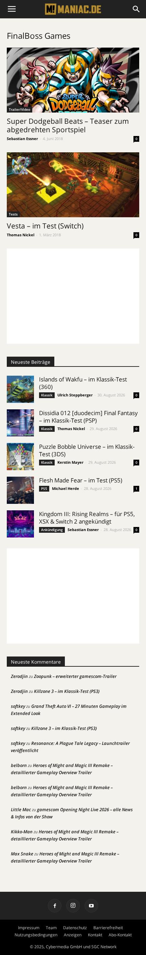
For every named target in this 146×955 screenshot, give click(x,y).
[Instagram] (73, 906)
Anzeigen (72, 935)
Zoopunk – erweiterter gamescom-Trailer (75, 676)
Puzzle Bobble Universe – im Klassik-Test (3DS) (86, 450)
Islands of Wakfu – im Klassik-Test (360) (83, 383)
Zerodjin (19, 676)
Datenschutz (75, 928)
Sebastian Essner (22, 138)
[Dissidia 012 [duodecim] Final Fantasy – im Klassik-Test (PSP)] (20, 423)
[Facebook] (54, 906)
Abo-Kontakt (120, 935)
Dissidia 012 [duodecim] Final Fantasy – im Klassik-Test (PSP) (88, 416)
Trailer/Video (19, 109)
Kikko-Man (22, 832)
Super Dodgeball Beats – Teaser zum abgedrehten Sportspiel (68, 125)
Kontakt (95, 935)
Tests (13, 214)
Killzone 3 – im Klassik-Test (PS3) (66, 691)
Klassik (47, 395)
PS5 (44, 488)
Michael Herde (65, 488)
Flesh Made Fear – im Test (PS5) (80, 480)
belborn (19, 765)
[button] (136, 9)
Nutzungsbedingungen (36, 935)
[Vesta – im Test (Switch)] (73, 184)
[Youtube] (91, 906)
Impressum (28, 928)
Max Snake (22, 854)
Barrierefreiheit (108, 928)
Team (51, 928)
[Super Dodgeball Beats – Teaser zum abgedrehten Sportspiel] (73, 80)
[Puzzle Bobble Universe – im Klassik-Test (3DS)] (20, 456)
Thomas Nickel (20, 234)
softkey (18, 706)
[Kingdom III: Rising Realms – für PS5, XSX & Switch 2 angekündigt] (20, 524)
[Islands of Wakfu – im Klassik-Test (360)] (20, 389)
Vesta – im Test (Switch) (45, 226)
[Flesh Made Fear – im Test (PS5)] (20, 490)
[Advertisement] (73, 296)
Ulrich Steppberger (75, 394)
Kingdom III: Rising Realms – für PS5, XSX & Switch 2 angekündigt (87, 517)
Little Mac (21, 809)
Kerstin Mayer (70, 462)
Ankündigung (52, 529)
